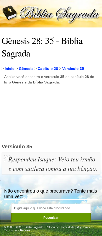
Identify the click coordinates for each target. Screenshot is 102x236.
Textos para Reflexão (17, 230)
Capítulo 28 (48, 68)
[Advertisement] (51, 114)
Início (10, 68)
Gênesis (26, 68)
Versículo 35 (73, 68)
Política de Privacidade (60, 227)
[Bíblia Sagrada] (51, 13)
